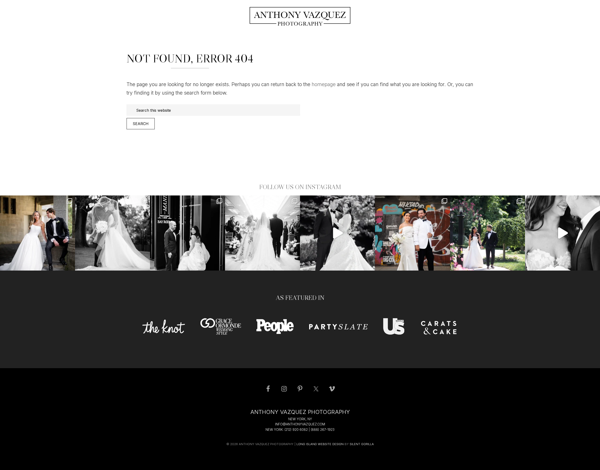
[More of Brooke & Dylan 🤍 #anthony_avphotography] (562, 233)
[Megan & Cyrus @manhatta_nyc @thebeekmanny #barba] (187, 233)
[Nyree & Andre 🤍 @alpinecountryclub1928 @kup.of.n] (112, 233)
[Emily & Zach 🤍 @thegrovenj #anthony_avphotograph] (337, 233)
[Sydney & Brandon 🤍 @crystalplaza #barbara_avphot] (262, 233)
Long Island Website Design (320, 444)
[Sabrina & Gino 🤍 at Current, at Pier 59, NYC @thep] (412, 233)
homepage (324, 84)
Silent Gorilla (362, 444)
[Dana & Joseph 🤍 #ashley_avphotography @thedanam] (487, 233)
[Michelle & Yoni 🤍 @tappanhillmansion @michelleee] (37, 233)
